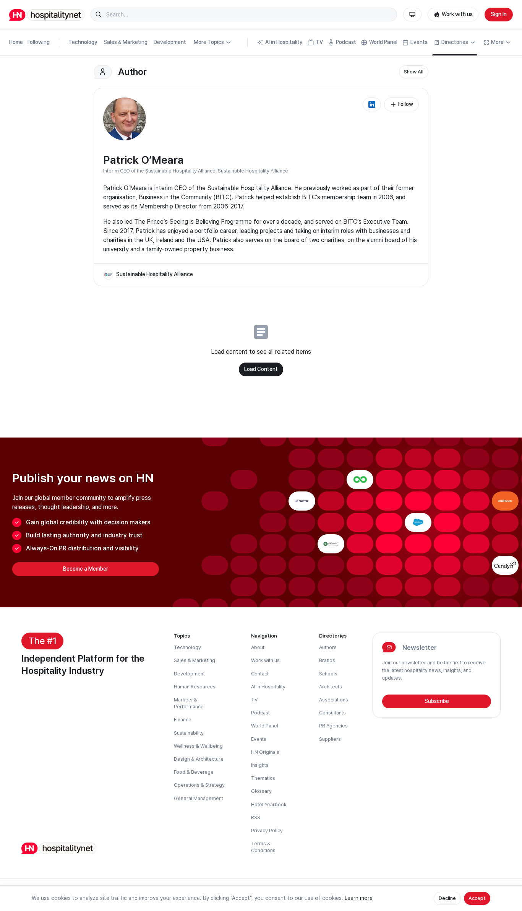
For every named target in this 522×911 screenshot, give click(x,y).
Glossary (261, 791)
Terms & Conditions (263, 847)
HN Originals (265, 752)
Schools (328, 674)
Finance (182, 719)
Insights (260, 765)
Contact (260, 674)
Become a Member (85, 569)
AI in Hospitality (284, 42)
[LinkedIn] (372, 104)
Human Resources (195, 687)
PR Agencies (333, 726)
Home (16, 42)
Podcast (346, 42)
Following (39, 42)
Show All (413, 72)
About (257, 647)
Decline (447, 898)
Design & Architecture (199, 759)
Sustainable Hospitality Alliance (253, 171)
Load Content (261, 369)
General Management (198, 798)
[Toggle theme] (412, 14)
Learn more (359, 898)
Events (419, 42)
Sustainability (189, 733)
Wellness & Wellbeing (198, 746)
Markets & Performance (189, 703)
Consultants (332, 713)
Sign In (499, 14)
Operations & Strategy (199, 785)
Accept (477, 898)
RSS (255, 817)
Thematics (263, 778)
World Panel (383, 42)
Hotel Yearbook (269, 804)
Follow (405, 104)
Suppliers (330, 739)
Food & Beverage (194, 772)
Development (170, 42)
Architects (330, 687)
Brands (327, 660)
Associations (333, 700)
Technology (82, 42)
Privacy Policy (267, 830)
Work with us (457, 14)
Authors (328, 647)
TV (319, 42)
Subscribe (437, 701)
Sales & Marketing (126, 42)
